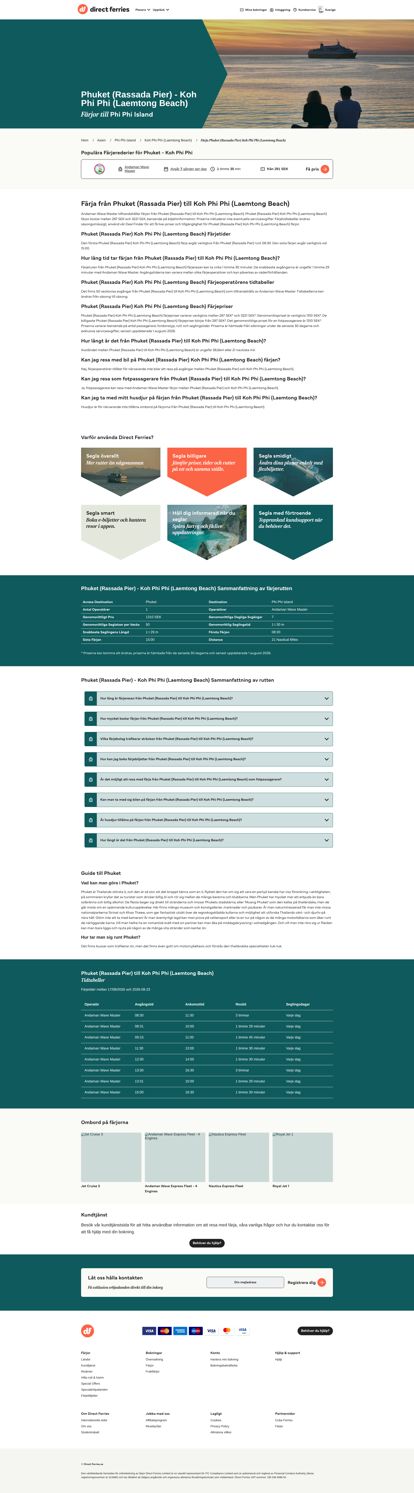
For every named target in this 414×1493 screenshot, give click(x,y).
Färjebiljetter (89, 1395)
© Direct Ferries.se (92, 1464)
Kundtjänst (88, 1365)
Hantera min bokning (224, 1359)
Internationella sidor (94, 1420)
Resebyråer (153, 1426)
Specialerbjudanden (94, 1389)
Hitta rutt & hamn (92, 1377)
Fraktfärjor (153, 1371)
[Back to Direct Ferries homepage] (103, 9)
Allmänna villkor (221, 1432)
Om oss (86, 1426)
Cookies (215, 1420)
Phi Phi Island (125, 140)
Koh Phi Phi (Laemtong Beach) (168, 140)
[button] (209, 698)
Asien (101, 140)
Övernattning (154, 1359)
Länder (86, 1359)
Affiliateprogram (156, 1420)
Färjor (150, 1365)
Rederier (87, 1371)
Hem (84, 140)
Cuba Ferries (284, 1420)
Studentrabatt (90, 1432)
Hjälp (278, 1359)
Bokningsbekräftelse (224, 1365)
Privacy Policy (219, 1426)
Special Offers (90, 1383)
